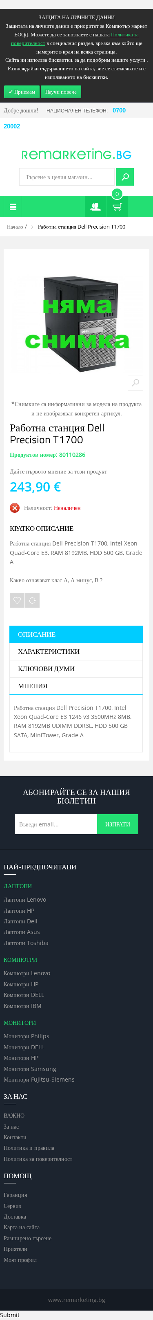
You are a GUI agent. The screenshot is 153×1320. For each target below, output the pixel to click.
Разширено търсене (27, 1238)
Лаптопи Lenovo (25, 899)
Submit (10, 1315)
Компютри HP (21, 984)
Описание (36, 635)
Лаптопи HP (19, 910)
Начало (15, 226)
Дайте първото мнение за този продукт (58, 471)
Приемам (24, 91)
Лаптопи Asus (22, 932)
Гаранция (15, 1195)
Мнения (32, 686)
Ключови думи (46, 669)
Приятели (15, 1249)
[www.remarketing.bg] (77, 153)
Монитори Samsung (30, 1069)
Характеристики (49, 652)
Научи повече (61, 91)
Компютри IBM (23, 1006)
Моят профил (20, 1260)
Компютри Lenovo (27, 973)
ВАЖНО (14, 1115)
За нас (11, 1126)
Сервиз (12, 1206)
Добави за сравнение (32, 600)
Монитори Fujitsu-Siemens (39, 1079)
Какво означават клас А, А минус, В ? (56, 580)
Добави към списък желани (17, 600)
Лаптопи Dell (21, 921)
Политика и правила (29, 1148)
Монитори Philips (26, 1036)
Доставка (15, 1216)
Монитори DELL (24, 1047)
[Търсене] (125, 177)
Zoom (135, 383)
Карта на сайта (22, 1227)
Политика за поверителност (38, 1159)
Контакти (15, 1137)
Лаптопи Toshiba (26, 943)
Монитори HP (21, 1058)
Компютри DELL (24, 995)
